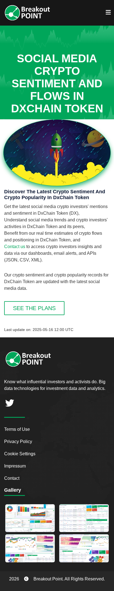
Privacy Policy (18, 441)
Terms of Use (17, 429)
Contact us (14, 246)
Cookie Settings (19, 453)
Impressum (15, 466)
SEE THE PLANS (34, 308)
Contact (11, 478)
